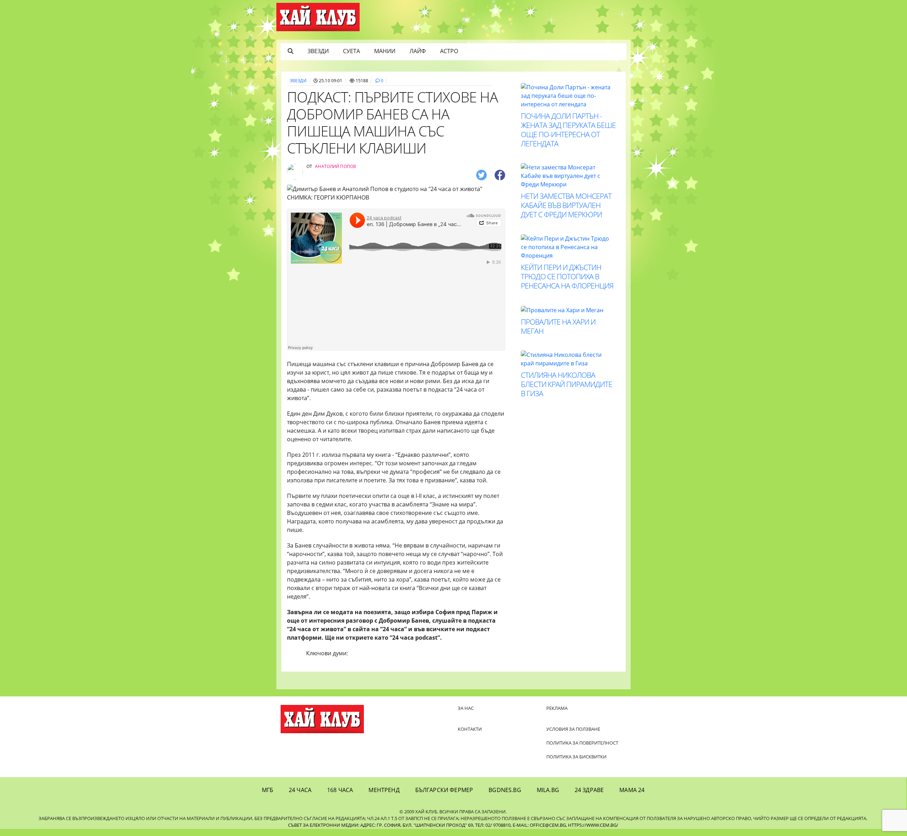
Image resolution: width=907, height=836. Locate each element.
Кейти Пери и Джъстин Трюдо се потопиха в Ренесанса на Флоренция (567, 276)
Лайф (418, 51)
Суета (351, 51)
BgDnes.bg (505, 790)
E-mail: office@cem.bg (539, 825)
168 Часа (340, 790)
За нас (466, 708)
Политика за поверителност (582, 743)
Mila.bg (548, 790)
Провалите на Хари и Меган (558, 326)
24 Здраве (589, 790)
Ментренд (383, 790)
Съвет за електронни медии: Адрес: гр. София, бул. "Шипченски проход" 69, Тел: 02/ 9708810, (400, 825)
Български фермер (444, 790)
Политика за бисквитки (576, 756)
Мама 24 (631, 790)
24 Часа (300, 790)
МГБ (267, 790)
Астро (449, 51)
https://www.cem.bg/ (593, 825)
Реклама (557, 708)
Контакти (470, 729)
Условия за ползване (573, 729)
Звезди (318, 51)
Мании (384, 51)
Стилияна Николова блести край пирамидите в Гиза (566, 384)
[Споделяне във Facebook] (500, 175)
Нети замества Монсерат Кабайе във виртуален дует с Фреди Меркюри (566, 205)
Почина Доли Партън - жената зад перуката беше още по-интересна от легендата (568, 129)
